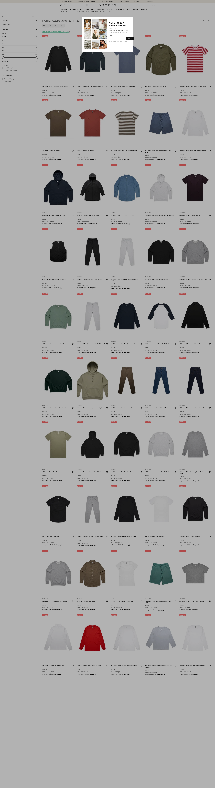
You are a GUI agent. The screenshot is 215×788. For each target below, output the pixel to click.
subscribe (130, 38)
